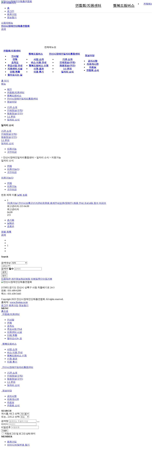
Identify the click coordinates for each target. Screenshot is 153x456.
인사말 (15, 56)
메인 (9, 89)
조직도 (15, 62)
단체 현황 (15, 71)
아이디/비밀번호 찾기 (18, 445)
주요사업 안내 (15, 65)
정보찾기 (12, 17)
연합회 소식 (92, 70)
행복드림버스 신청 (38, 65)
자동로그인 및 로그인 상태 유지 (19, 433)
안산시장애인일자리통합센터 (64, 54)
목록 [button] (9, 232)
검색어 (7, 268)
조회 (25, 195)
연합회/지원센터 (88, 5)
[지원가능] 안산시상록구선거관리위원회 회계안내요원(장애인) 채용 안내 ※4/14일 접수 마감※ (56, 203)
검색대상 (6, 262)
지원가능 (12, 149)
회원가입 (12, 14)
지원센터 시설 (15, 68)
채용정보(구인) (67, 65)
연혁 (15, 59)
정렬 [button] (4, 232)
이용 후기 (39, 71)
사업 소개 (39, 59)
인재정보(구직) (67, 62)
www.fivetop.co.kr (19, 302)
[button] (3, 235)
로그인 (4, 305)
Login (4, 430)
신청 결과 (39, 68)
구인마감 (12, 152)
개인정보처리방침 (20, 279)
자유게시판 (93, 64)
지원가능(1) (13, 169)
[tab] (76, 314)
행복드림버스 (123, 5)
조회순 (10, 226)
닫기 (6, 81)
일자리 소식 (67, 71)
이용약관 (6, 279)
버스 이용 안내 (38, 62)
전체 (9, 166)
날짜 (19, 195)
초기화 (10, 220)
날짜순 (10, 223)
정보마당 (89, 55)
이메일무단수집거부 (41, 279)
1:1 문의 (67, 68)
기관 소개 (67, 59)
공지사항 (92, 61)
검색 (4, 272)
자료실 (92, 67)
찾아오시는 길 (15, 75)
